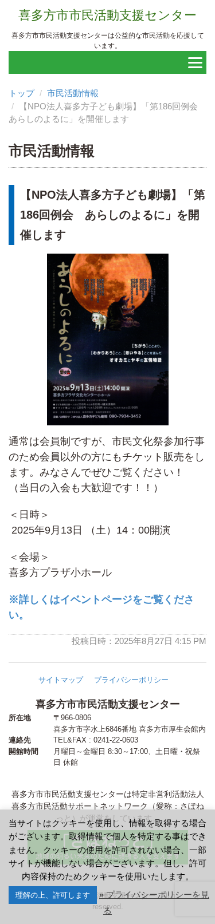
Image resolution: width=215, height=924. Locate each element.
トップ (21, 93)
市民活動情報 (73, 93)
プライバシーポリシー (131, 680)
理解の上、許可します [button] (52, 895)
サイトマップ (60, 680)
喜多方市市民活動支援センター (107, 15)
